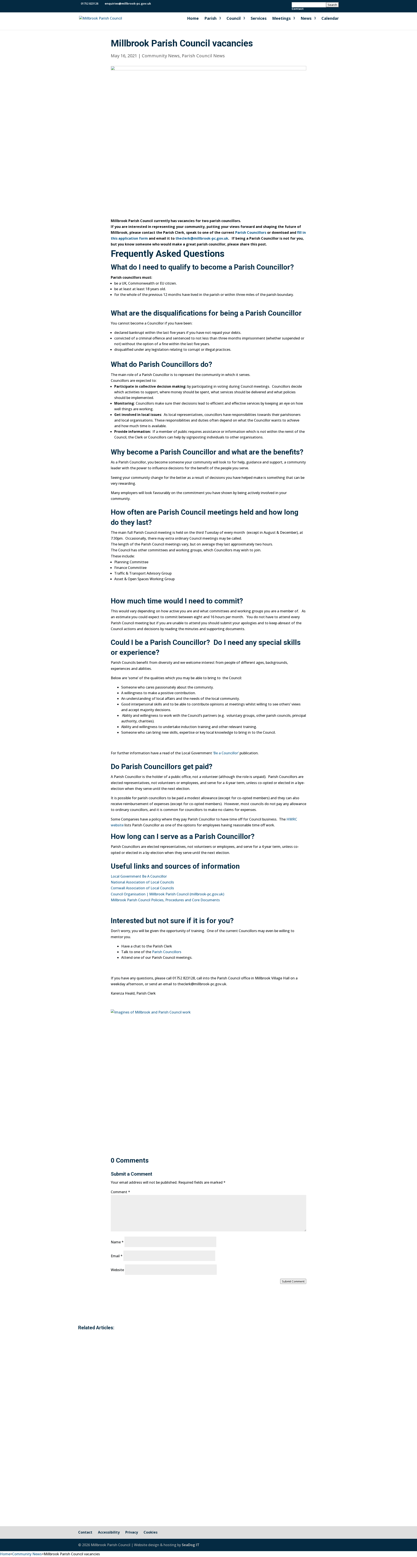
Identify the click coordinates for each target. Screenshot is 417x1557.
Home (193, 19)
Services (258, 19)
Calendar (330, 19)
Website (117, 1269)
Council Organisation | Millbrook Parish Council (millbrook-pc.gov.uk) (167, 894)
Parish (210, 19)
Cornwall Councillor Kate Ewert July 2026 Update (144, 1416)
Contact (298, 9)
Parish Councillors (250, 232)
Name (117, 1242)
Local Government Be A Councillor (139, 876)
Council (234, 19)
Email (116, 1256)
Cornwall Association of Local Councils (142, 888)
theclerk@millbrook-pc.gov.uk (201, 238)
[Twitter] (161, 3)
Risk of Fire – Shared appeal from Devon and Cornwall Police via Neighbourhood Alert (191, 1356)
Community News (161, 56)
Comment (120, 1192)
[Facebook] (155, 3)
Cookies (150, 1532)
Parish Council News (203, 56)
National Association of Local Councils (142, 882)
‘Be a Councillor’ (225, 753)
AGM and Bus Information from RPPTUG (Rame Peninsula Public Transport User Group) (193, 1469)
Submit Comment (293, 1281)
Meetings (281, 19)
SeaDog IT (190, 1544)
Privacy (131, 1532)
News (306, 19)
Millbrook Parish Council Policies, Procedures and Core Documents (165, 900)
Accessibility (109, 1532)
